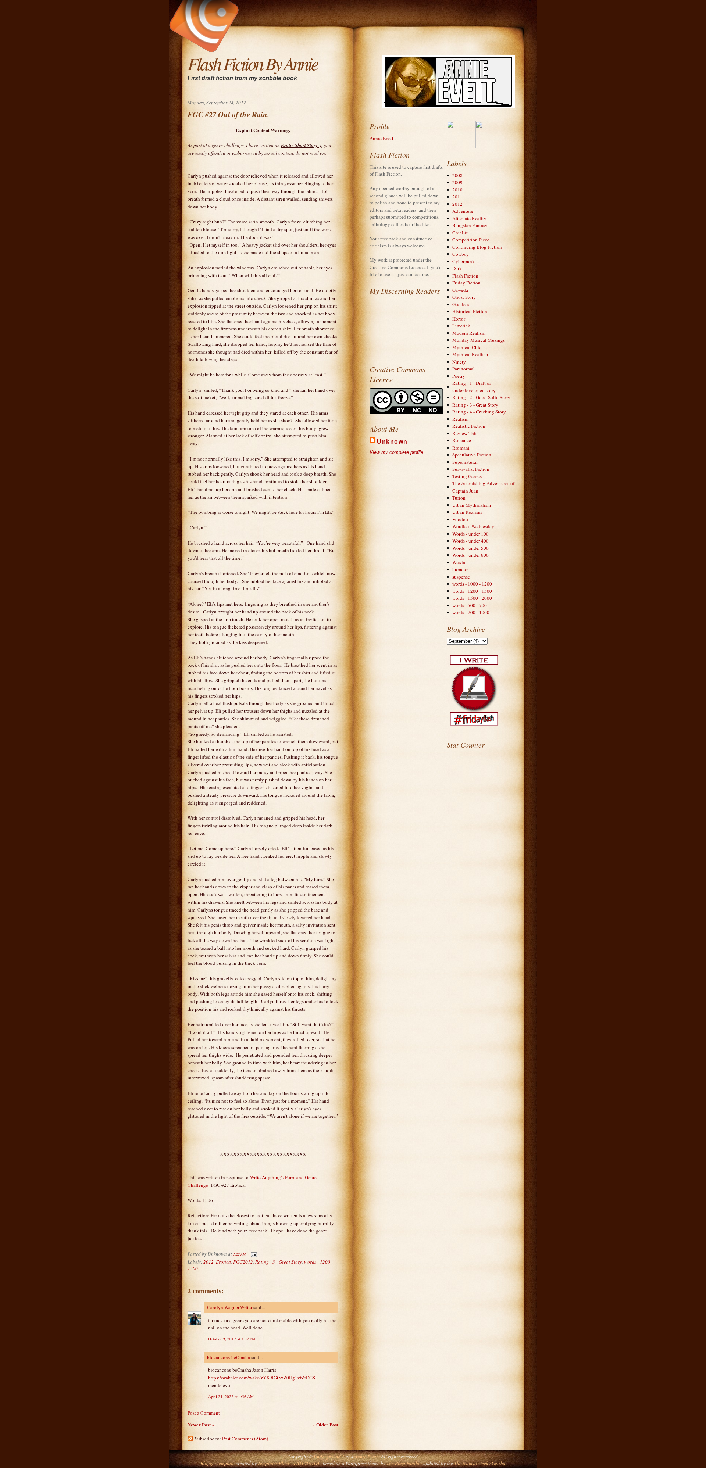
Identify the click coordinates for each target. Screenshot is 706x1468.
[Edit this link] (280, 5)
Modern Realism (468, 333)
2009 (457, 182)
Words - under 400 (470, 540)
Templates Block (274, 1463)
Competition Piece (470, 239)
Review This (464, 433)
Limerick (461, 325)
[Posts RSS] (271, 5)
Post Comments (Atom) (245, 1438)
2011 (457, 196)
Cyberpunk (463, 261)
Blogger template (217, 1463)
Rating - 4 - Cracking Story (479, 411)
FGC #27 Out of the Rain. (228, 114)
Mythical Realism (470, 354)
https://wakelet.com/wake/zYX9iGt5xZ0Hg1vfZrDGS (261, 1377)
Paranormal (463, 368)
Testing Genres (467, 476)
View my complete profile (396, 452)
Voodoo (460, 519)
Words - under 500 (470, 548)
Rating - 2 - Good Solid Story (481, 397)
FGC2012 (243, 1261)
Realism (460, 419)
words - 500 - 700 (469, 605)
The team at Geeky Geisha (480, 1463)
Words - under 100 (470, 533)
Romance (461, 440)
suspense (461, 576)
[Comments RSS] (275, 5)
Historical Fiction (469, 311)
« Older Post (325, 1424)
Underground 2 (330, 1456)
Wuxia (458, 562)
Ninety (459, 361)
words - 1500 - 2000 (472, 598)
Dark (457, 268)
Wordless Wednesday (473, 526)
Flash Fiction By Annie (252, 63)
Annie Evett (382, 138)
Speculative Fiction (471, 454)
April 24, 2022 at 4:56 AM (231, 1396)
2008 (457, 175)
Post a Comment (204, 1413)
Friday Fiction (466, 282)
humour (460, 569)
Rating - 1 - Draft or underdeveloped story (474, 387)
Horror (458, 318)
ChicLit (460, 232)
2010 (457, 189)
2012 (208, 1261)
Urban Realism (467, 512)
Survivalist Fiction (470, 469)
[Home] (266, 5)
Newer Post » (201, 1424)
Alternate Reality (469, 218)
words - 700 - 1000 (470, 612)
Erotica (223, 1261)
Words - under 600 (470, 555)
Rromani (461, 447)
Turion (459, 497)
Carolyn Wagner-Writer (229, 1307)
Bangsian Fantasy (470, 225)
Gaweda (460, 290)
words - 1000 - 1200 (472, 583)
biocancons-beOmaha (228, 1357)
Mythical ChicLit (469, 347)
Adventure (462, 211)
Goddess (460, 304)
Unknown (392, 441)
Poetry (458, 376)
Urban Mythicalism (471, 505)
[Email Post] (253, 1253)
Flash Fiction (465, 275)
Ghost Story (464, 297)
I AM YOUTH (306, 1463)
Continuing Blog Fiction (477, 247)
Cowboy (460, 254)
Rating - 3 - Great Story (278, 1261)
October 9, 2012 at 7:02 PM (232, 1339)
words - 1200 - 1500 (472, 591)
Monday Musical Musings (478, 340)
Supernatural (465, 462)
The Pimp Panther (404, 1463)
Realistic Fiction (468, 426)
